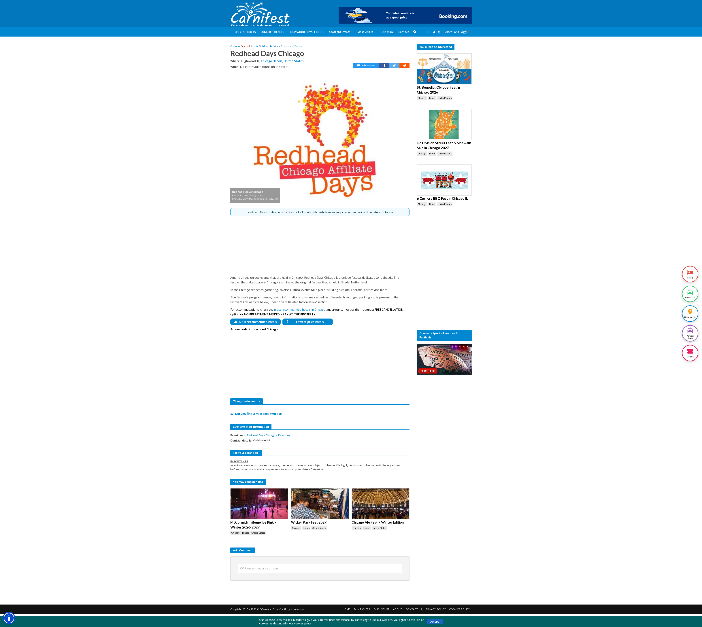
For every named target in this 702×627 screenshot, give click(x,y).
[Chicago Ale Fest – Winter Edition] (381, 503)
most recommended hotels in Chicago (300, 310)
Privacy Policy (436, 609)
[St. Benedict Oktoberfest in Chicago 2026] (444, 68)
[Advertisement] (320, 244)
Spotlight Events (339, 32)
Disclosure (387, 32)
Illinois (254, 46)
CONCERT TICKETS (272, 32)
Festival (245, 46)
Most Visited (365, 32)
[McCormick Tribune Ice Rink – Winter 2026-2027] (259, 503)
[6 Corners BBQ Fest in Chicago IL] (444, 180)
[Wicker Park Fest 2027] (320, 503)
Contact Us (414, 609)
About (397, 609)
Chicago (235, 46)
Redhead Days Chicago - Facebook (268, 435)
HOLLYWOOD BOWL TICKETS (306, 32)
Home (346, 609)
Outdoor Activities (269, 46)
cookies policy (303, 623)
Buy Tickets (362, 609)
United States (294, 61)
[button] (9, 618)
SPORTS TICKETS (245, 32)
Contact (403, 32)
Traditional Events (291, 46)
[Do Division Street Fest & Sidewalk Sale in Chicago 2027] (444, 124)
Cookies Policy (459, 609)
